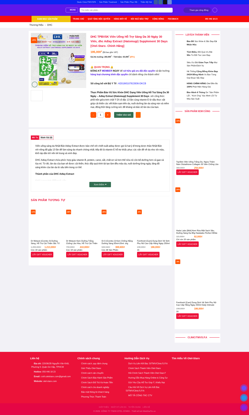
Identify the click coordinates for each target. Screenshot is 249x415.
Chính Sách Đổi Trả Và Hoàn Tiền (97, 382)
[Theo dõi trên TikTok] (165, 2)
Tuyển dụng (134, 407)
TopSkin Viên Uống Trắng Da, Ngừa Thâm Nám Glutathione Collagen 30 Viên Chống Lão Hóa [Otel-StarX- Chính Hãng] (197, 163)
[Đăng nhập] (215, 10)
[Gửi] (170, 10)
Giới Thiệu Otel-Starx (91, 368)
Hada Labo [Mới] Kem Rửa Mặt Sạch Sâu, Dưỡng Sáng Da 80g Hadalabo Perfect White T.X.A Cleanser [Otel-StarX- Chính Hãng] (196, 232)
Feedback (173, 19)
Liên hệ (146, 407)
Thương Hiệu (36, 25)
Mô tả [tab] (35, 137)
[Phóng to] (34, 84)
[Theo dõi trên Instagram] (160, 2)
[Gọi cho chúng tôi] (47, 386)
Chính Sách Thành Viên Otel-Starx (144, 368)
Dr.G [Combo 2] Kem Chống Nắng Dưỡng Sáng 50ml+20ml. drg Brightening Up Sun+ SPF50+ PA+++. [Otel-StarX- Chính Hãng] (117, 242)
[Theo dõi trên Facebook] (156, 2)
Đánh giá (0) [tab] (46, 137)
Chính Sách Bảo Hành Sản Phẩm (97, 377)
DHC (49, 25)
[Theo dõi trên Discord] (169, 2)
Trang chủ (78, 19)
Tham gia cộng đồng (198, 10)
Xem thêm (99, 184)
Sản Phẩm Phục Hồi (128, 2)
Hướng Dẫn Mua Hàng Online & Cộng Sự (148, 377)
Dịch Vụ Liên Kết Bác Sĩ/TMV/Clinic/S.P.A (148, 363)
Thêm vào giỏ (123, 115)
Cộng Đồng (158, 19)
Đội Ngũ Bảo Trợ (140, 19)
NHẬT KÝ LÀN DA (119, 407)
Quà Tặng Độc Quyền (99, 19)
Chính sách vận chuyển (92, 373)
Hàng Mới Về (120, 19)
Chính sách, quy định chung (94, 363)
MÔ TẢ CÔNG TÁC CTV (140, 395)
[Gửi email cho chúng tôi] (43, 386)
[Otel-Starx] (46, 10)
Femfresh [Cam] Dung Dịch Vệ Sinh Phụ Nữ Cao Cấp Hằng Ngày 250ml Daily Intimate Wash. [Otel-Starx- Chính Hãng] (196, 303)
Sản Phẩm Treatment (108, 2)
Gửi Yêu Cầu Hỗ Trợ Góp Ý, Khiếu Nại (146, 382)
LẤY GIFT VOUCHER (187, 172)
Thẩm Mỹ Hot (146, 2)
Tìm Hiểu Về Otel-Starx (186, 358)
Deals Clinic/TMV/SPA (86, 2)
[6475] (138, 115)
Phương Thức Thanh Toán (93, 396)
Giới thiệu (104, 407)
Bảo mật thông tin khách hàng (95, 392)
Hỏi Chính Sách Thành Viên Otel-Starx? (147, 373)
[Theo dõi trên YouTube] (50, 386)
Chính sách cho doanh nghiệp (95, 387)
